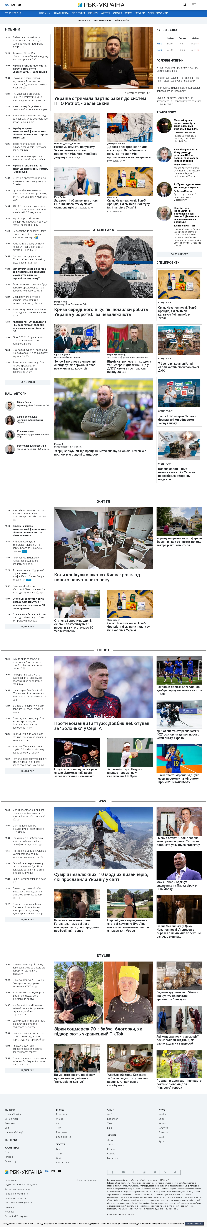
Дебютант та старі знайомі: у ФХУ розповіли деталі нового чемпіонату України (178, 734)
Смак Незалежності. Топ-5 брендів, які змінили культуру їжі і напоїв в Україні (128, 205)
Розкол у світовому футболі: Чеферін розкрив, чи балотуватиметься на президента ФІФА (29, 367)
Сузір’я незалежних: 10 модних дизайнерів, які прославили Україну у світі (101, 877)
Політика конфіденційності (18, 1202)
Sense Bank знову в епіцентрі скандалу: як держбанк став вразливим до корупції (75, 365)
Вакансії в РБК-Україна (16, 1216)
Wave (128, 13)
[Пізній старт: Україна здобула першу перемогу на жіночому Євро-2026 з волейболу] (179, 772)
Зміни (59, 1153)
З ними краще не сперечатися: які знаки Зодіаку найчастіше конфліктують (29, 1061)
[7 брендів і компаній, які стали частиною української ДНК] (179, 340)
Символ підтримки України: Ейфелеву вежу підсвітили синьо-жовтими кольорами (28, 891)
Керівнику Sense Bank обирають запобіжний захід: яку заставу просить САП (30, 56)
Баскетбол (112, 1119)
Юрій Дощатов (62, 355)
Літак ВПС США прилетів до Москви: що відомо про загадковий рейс (28, 340)
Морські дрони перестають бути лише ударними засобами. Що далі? (186, 124)
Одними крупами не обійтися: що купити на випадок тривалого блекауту (29, 1023)
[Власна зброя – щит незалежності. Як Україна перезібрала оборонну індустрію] (179, 446)
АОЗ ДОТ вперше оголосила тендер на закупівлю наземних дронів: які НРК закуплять (29, 209)
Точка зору (10, 1161)
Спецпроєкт (113, 197)
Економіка (10, 1123)
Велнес (162, 1123)
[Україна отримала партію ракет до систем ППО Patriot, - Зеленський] (103, 58)
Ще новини (27, 626)
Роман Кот (59, 444)
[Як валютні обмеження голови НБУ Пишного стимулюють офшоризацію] (77, 194)
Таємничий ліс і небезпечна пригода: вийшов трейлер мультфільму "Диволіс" (28, 841)
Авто (58, 1123)
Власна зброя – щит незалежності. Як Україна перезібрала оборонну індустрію (176, 474)
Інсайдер (163, 1114)
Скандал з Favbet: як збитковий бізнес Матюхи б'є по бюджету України (30, 353)
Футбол (111, 1114)
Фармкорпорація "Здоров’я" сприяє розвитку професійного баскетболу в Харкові (28, 575)
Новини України (13, 1114)
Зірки (161, 1141)
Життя (105, 13)
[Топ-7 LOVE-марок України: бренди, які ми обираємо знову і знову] (179, 393)
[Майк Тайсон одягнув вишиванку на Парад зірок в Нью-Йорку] (179, 878)
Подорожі (163, 1132)
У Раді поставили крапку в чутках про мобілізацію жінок (29, 158)
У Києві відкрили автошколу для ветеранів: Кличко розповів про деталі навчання (30, 119)
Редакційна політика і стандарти (21, 1184)
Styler (140, 13)
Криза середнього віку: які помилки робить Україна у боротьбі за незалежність (101, 312)
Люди (110, 1140)
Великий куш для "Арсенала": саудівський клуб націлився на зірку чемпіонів (30, 737)
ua (7, 4)
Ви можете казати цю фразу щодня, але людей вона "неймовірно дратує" (28, 995)
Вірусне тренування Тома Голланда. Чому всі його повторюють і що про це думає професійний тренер (28, 909)
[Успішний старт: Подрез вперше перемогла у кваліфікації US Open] (130, 766)
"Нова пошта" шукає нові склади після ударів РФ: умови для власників (29, 147)
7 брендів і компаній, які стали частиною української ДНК (178, 367)
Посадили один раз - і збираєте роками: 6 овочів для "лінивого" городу (27, 1049)
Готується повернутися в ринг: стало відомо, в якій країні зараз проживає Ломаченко (30, 762)
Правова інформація (15, 1198)
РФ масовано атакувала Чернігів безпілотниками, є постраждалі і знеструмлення (29, 97)
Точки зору (166, 112)
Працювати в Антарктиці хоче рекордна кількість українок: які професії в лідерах (29, 617)
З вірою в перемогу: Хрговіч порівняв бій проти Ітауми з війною (28, 709)
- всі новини (28, 382)
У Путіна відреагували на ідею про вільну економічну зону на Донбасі (29, 181)
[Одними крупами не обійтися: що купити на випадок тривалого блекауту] (179, 989)
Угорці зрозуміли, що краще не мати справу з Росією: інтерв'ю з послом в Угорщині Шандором (100, 452)
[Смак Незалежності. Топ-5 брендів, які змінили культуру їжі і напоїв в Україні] (130, 194)
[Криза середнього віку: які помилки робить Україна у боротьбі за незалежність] (103, 267)
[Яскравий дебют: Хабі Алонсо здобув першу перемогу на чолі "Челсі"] (179, 683)
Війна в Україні (122, 20)
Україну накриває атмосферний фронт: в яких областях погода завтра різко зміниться (30, 133)
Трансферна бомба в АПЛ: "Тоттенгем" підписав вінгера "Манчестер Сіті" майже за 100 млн (30, 695)
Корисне (111, 1149)
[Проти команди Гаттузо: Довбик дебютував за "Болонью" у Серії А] (103, 687)
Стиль (162, 1119)
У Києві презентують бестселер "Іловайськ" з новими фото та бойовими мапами (27, 546)
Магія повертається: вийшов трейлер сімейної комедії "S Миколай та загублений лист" (29, 813)
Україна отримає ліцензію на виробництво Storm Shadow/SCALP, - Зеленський (30, 68)
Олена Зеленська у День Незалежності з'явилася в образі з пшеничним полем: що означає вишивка (179, 931)
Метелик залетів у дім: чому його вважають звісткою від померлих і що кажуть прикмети (29, 969)
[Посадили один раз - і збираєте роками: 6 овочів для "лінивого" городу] (179, 1077)
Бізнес (93, 13)
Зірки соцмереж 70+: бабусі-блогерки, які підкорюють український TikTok (29, 983)
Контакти (10, 1207)
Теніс (109, 1123)
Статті (8, 1152)
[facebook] (112, 1172)
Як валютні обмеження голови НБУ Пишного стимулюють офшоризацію (76, 204)
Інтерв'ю (9, 1157)
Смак (161, 1137)
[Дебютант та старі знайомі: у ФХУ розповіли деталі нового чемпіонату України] (179, 727)
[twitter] (133, 1172)
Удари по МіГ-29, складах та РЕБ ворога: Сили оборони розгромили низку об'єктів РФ (29, 326)
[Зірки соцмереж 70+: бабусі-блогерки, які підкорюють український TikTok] (103, 993)
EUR (159, 50)
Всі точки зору (179, 254)
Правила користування (16, 1194)
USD (159, 43)
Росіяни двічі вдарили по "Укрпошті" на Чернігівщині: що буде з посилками (29, 259)
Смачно (111, 1153)
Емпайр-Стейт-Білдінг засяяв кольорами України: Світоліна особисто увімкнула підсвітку (178, 841)
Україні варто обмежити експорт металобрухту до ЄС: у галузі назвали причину (30, 221)
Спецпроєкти (158, 13)
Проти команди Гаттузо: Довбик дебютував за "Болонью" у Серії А (102, 726)
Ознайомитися (177, 1223)
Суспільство (62, 1162)
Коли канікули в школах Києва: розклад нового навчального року (30, 312)
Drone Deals (84, 20)
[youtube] (123, 1172)
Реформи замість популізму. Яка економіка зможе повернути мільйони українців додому (75, 152)
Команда (9, 1212)
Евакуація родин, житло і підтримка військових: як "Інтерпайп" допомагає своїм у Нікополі (30, 83)
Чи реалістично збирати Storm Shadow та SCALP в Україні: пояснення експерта (29, 234)
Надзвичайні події (14, 1132)
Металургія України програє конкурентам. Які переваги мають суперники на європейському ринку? (29, 273)
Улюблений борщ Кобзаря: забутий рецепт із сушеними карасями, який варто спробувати (28, 1010)
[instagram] (144, 1172)
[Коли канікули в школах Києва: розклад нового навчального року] (103, 538)
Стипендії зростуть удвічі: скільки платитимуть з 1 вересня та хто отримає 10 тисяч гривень (179, 101)
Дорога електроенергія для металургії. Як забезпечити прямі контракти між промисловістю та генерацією (129, 153)
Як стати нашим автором (17, 1189)
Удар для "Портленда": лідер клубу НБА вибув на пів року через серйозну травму (28, 749)
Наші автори (16, 393)
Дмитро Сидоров (116, 144)
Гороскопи (112, 1158)
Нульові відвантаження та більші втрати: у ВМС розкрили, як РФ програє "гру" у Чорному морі (30, 195)
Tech (58, 1128)
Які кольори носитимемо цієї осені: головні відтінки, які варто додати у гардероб (28, 1036)
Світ (7, 1128)
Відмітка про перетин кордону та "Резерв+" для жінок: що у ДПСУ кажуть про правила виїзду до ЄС (129, 367)
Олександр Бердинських (67, 144)
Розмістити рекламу (87, 1180)
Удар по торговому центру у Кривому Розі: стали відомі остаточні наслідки (28, 247)
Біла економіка (63, 1137)
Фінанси (60, 1119)
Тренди (110, 1144)
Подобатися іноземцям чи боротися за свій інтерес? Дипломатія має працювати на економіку (186, 215)
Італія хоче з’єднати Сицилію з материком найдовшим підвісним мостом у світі (29, 854)
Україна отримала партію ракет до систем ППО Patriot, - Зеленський (30, 168)
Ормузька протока (102, 20)
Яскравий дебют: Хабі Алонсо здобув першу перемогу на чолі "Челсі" (179, 690)
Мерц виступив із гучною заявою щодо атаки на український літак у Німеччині (29, 300)
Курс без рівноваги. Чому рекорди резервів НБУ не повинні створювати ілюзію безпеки (186, 155)
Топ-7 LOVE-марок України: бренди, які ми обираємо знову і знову (177, 420)
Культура (163, 1128)
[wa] (165, 1172)
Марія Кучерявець (116, 355)
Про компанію (12, 1180)
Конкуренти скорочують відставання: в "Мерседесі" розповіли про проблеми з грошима (28, 679)
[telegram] (154, 1172)
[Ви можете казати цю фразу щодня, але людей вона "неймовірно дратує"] (77, 1071)
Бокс (109, 1128)
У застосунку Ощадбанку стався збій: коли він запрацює (30, 108)
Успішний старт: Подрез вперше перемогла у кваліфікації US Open (124, 773)
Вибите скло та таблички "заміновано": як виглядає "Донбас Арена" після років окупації (28, 42)
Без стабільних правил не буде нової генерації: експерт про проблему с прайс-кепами (30, 287)
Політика (78, 13)
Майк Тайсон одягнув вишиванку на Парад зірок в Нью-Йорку (28, 828)
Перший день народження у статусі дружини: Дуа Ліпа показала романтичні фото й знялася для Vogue (28, 868)
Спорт (117, 13)
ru (19, 4)
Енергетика (61, 1132)
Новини (44, 13)
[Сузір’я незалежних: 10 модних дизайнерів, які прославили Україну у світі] (103, 838)
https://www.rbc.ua (130, 1186)
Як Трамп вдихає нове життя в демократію (187, 186)
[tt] (175, 1172)
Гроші (59, 1149)
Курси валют (168, 30)
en (13, 4)
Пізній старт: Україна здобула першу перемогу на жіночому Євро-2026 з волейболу (178, 778)
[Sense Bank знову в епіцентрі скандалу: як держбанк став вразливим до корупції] (77, 352)
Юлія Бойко (60, 197)
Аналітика (61, 13)
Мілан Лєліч (60, 302)
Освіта (59, 1158)
